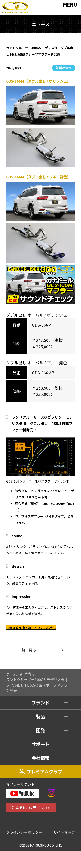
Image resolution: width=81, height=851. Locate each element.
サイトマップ (64, 832)
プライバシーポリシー (24, 832)
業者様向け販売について (31, 807)
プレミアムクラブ (44, 771)
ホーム (11, 674)
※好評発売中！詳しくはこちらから (31, 627)
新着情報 (27, 674)
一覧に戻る (27, 649)
